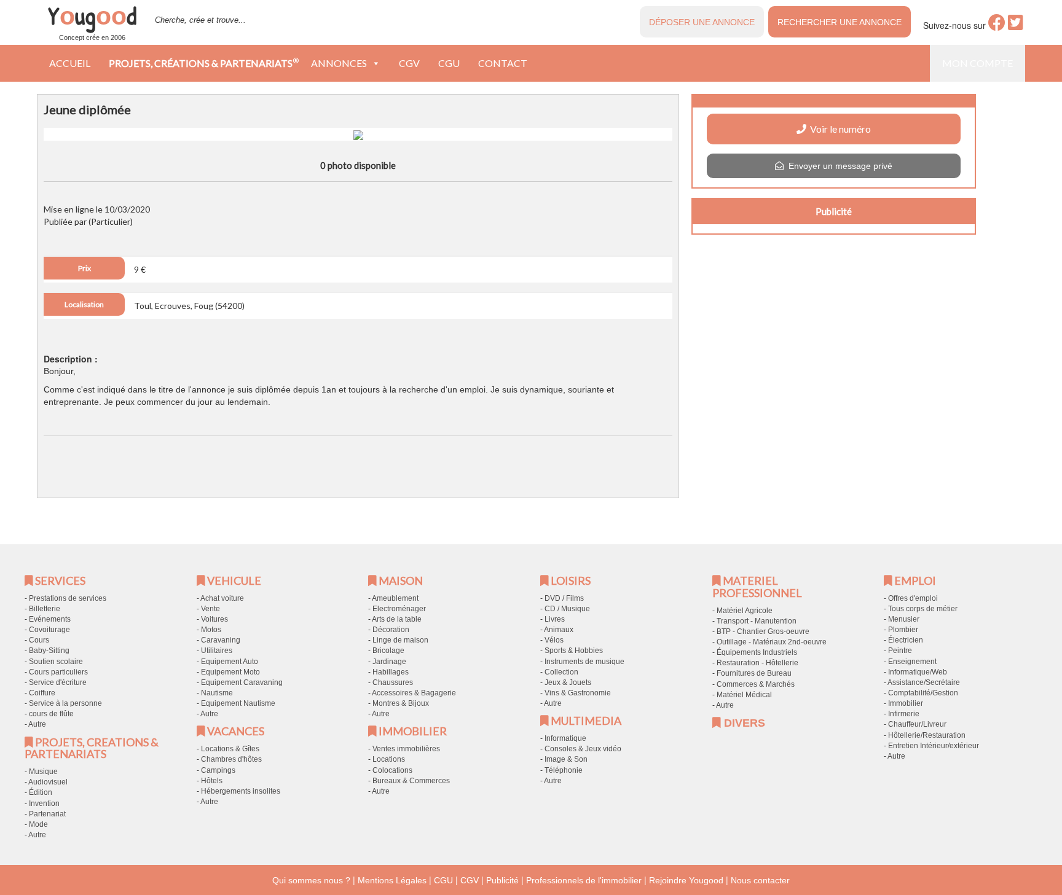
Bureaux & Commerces (411, 780)
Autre (37, 724)
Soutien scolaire (56, 661)
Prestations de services (67, 598)
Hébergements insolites (240, 791)
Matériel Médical (744, 694)
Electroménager (399, 608)
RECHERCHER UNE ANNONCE (839, 22)
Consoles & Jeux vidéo (583, 749)
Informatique (565, 738)
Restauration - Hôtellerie (757, 663)
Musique (43, 771)
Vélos (554, 640)
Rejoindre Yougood (686, 880)
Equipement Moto (230, 672)
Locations (388, 759)
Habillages (390, 672)
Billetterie (44, 608)
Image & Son (566, 759)
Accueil (69, 63)
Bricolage (388, 650)
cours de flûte (51, 713)
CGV (409, 63)
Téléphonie (564, 770)
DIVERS (743, 723)
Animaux (558, 629)
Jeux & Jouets (568, 682)
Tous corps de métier (923, 608)
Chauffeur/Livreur (917, 724)
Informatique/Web (917, 672)
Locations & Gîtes (230, 749)
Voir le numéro (838, 129)
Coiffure (42, 693)
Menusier (903, 619)
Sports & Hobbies (574, 650)
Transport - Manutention (756, 621)
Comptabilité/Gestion (923, 693)
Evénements (50, 619)
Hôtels (211, 780)
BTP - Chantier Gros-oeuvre (763, 631)
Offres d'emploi (913, 598)
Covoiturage (49, 629)
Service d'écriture (58, 682)
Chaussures (392, 682)
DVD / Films (564, 598)
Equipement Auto (229, 661)
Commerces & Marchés (756, 684)
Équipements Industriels (757, 652)
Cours (39, 640)
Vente (210, 608)
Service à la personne (65, 703)
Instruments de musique (584, 661)
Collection (561, 672)
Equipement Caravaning (242, 682)
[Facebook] (996, 26)
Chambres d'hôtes (231, 759)
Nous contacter (760, 880)
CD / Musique (567, 608)
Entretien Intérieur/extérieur (933, 745)
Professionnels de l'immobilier (584, 880)
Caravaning (220, 640)
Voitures (214, 619)
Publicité (502, 880)
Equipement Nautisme (238, 703)
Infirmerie (903, 713)
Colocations (392, 770)
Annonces (339, 63)
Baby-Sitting (49, 650)
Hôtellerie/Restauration (927, 735)
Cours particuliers (58, 672)
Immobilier (905, 703)
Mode (38, 824)
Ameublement (395, 598)
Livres (555, 619)
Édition (40, 792)
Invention (44, 803)
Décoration (390, 629)
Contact (502, 63)
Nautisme (217, 693)
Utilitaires (216, 650)
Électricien (905, 640)
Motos (211, 629)
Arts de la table (397, 619)
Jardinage (389, 661)
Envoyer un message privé (838, 166)
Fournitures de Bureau (754, 673)
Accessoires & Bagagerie (414, 693)
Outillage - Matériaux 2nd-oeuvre (772, 642)
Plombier (903, 629)
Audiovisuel (48, 782)
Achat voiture (222, 598)
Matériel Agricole (745, 610)
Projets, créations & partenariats (204, 62)
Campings (218, 770)
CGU (449, 63)
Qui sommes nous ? (311, 880)
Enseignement (912, 661)
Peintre (900, 650)
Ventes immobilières (406, 749)
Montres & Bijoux (400, 703)
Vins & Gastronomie (578, 693)
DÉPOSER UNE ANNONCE (702, 22)
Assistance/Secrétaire (923, 682)
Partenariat (47, 814)
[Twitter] (1015, 26)
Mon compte (977, 63)
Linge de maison (400, 640)
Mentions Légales (392, 880)
